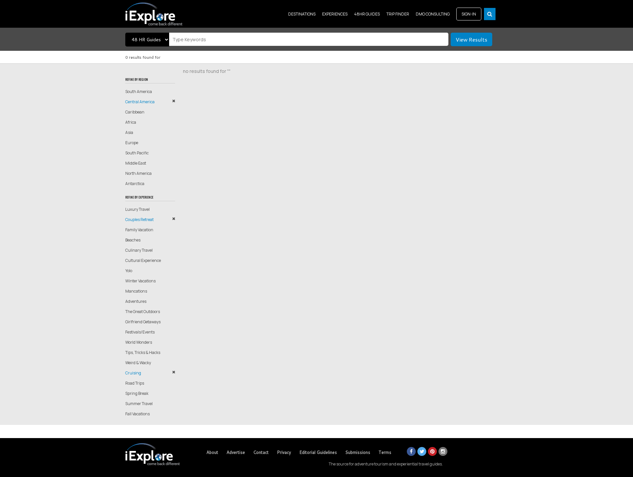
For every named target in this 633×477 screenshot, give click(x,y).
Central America (140, 102)
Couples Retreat (139, 219)
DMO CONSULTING (433, 14)
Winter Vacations (140, 281)
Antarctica (134, 183)
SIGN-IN (469, 14)
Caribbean (134, 112)
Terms (384, 452)
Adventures (135, 301)
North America (138, 173)
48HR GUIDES (367, 14)
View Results (471, 39)
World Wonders (138, 342)
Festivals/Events (140, 332)
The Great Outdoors (142, 311)
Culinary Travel (139, 250)
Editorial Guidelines (318, 452)
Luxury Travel (137, 209)
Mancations (136, 291)
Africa (130, 122)
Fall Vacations (137, 414)
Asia (129, 132)
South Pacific (137, 153)
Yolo (128, 270)
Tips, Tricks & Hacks (142, 352)
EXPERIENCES (334, 14)
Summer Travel (139, 403)
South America (138, 91)
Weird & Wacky (138, 363)
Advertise (235, 452)
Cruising (133, 373)
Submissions (357, 452)
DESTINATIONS (302, 14)
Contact (261, 452)
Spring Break (136, 393)
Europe (131, 142)
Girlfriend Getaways (143, 322)
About (212, 452)
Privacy (284, 452)
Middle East (135, 163)
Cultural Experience (143, 260)
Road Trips (134, 383)
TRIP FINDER (397, 14)
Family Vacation (139, 230)
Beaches (132, 240)
